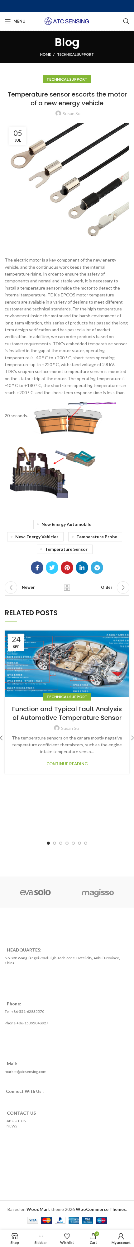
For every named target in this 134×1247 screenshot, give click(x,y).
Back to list (67, 587)
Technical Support (75, 54)
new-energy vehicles (37, 536)
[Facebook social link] (37, 567)
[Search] (126, 21)
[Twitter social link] (52, 567)
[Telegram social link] (97, 567)
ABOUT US (15, 1120)
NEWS (11, 1126)
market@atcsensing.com (25, 1071)
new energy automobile (66, 524)
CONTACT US (21, 1113)
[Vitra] (35, 892)
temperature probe (96, 536)
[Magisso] (98, 892)
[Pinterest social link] (67, 567)
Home (45, 54)
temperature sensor (66, 549)
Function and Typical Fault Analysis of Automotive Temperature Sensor (67, 713)
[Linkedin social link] (82, 567)
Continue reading (67, 764)
